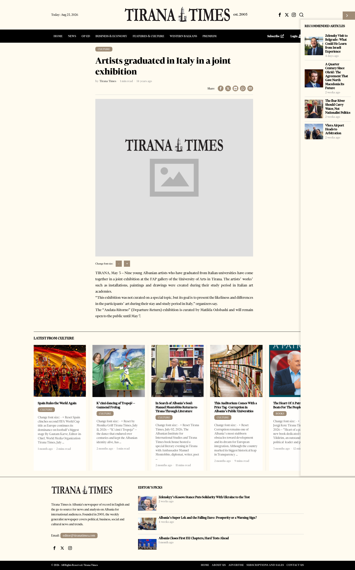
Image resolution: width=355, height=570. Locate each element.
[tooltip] (279, 14)
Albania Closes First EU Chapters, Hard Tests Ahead (194, 538)
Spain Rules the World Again (57, 403)
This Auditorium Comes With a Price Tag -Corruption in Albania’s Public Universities (235, 407)
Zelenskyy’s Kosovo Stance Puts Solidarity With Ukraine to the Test (204, 497)
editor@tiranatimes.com (79, 535)
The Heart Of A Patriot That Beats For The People (292, 405)
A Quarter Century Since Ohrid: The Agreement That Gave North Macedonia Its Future (336, 76)
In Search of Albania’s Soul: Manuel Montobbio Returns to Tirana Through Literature (176, 407)
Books (280, 413)
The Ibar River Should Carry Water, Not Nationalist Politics (337, 106)
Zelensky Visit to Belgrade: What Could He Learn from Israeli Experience (336, 43)
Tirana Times (107, 81)
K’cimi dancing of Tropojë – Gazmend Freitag (116, 405)
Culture (104, 49)
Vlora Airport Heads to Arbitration (334, 129)
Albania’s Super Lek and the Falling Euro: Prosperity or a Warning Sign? (208, 518)
